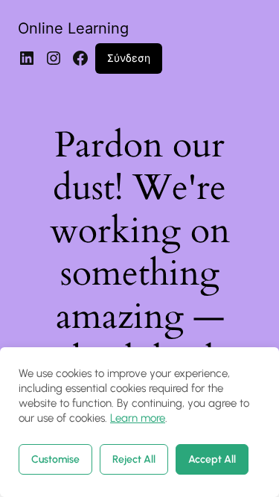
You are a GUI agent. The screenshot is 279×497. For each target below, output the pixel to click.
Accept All (212, 459)
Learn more (137, 418)
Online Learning (73, 28)
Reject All (133, 459)
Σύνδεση (128, 57)
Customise (55, 459)
